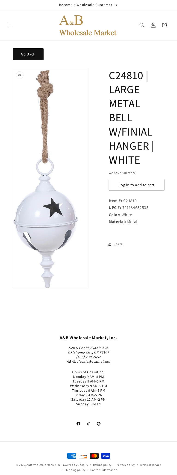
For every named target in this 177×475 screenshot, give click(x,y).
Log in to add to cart (136, 184)
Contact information (104, 470)
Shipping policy (75, 470)
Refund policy (102, 464)
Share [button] (118, 244)
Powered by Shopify (75, 464)
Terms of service (150, 464)
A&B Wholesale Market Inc (43, 464)
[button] (10, 24)
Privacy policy (125, 464)
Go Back (28, 54)
